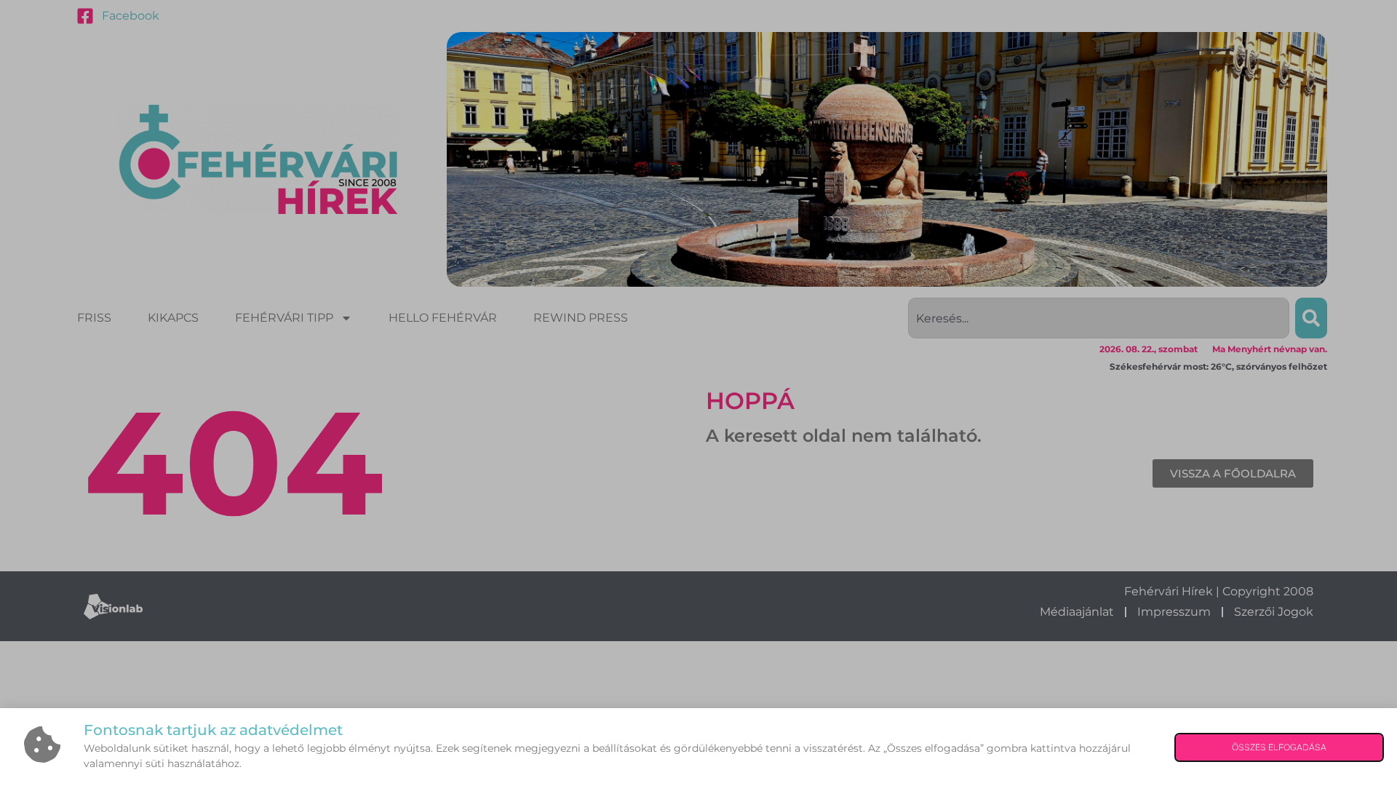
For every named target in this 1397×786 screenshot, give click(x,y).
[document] (698, 393)
